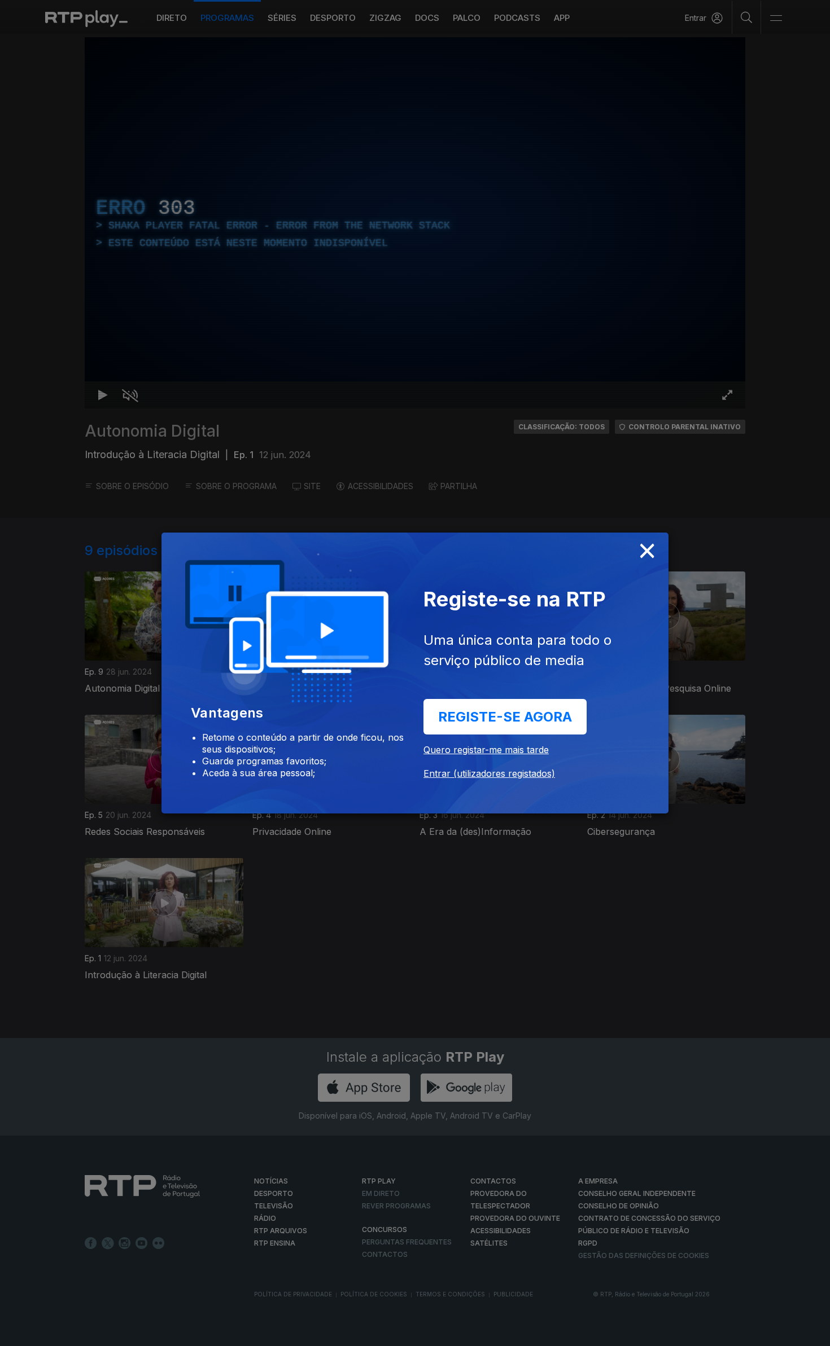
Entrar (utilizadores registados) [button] (489, 773)
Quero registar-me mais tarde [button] (486, 749)
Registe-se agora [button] (505, 717)
